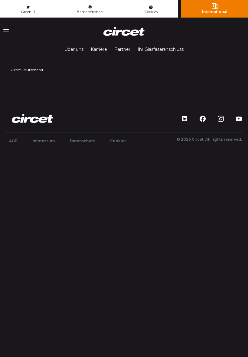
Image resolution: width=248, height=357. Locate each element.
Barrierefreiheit (90, 11)
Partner (122, 49)
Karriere (99, 49)
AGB (13, 141)
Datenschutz (82, 141)
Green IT (28, 11)
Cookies (151, 11)
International (214, 11)
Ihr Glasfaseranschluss (161, 49)
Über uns (73, 49)
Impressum (44, 141)
